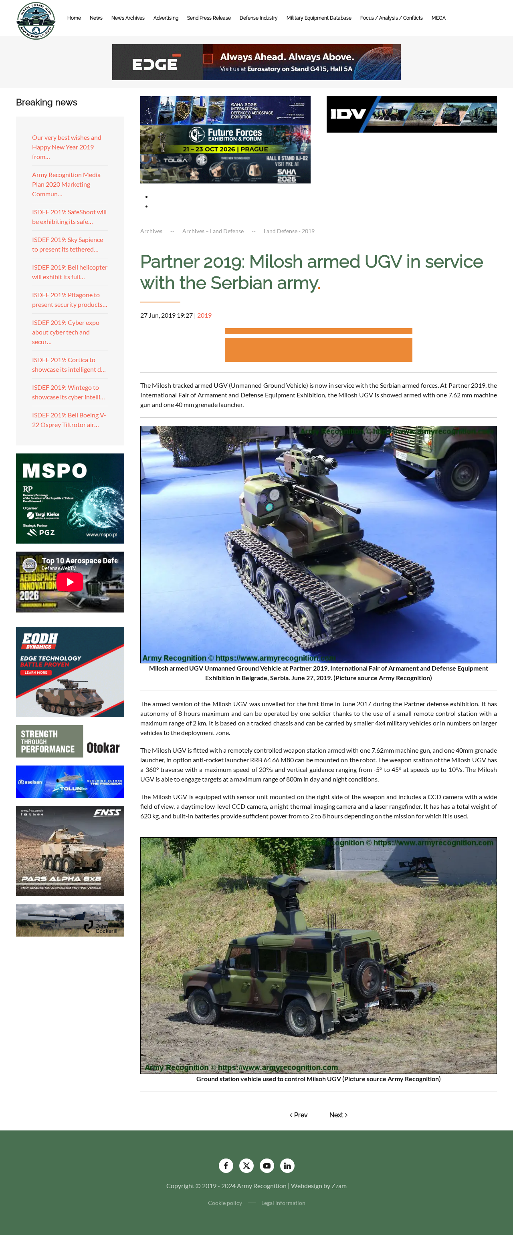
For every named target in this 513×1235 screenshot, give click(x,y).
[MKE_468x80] (225, 168)
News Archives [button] (128, 18)
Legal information (283, 1202)
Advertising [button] (165, 18)
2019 (204, 315)
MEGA (439, 18)
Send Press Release (209, 18)
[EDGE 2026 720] (256, 61)
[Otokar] (70, 740)
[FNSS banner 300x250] (70, 850)
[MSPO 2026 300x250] (70, 497)
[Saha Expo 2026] (225, 109)
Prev (301, 1115)
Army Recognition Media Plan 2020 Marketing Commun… (66, 184)
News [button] (96, 18)
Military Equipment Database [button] (319, 18)
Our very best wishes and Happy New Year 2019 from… (66, 146)
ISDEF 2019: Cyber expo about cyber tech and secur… (65, 331)
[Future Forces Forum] (225, 139)
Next (336, 1115)
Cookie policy (225, 1202)
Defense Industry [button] (259, 18)
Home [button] (74, 18)
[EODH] (70, 671)
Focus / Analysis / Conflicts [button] (391, 18)
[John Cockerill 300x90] (70, 919)
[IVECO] (412, 113)
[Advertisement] (318, 332)
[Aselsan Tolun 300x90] (70, 780)
